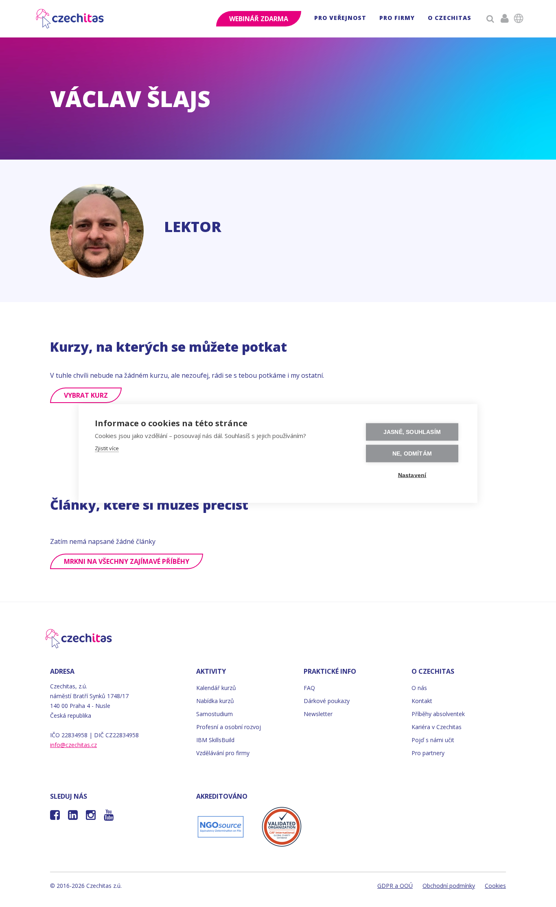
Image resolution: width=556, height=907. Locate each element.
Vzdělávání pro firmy (223, 753)
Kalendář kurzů (216, 688)
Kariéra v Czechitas (437, 727)
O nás (419, 688)
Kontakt (422, 701)
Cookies (495, 885)
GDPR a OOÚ (395, 885)
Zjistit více (107, 448)
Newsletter (318, 714)
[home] (70, 18)
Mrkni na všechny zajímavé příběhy (126, 561)
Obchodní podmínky (448, 885)
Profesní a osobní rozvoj (228, 727)
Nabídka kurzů (215, 701)
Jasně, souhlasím (412, 432)
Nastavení (412, 475)
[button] (340, 19)
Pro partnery (428, 753)
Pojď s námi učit (433, 740)
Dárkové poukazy (327, 701)
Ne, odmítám (412, 454)
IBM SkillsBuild (215, 740)
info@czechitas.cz (73, 745)
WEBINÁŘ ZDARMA (258, 18)
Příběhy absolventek (438, 714)
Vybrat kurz (86, 395)
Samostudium (214, 714)
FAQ (309, 688)
